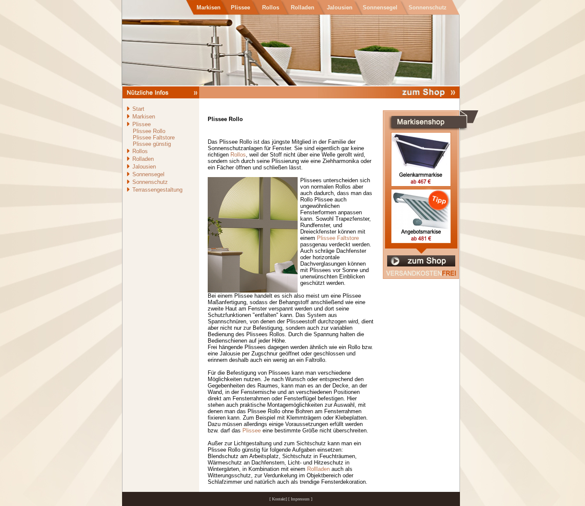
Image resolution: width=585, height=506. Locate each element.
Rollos (238, 154)
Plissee (251, 430)
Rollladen (318, 469)
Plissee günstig (152, 144)
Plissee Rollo (149, 131)
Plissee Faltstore (154, 137)
